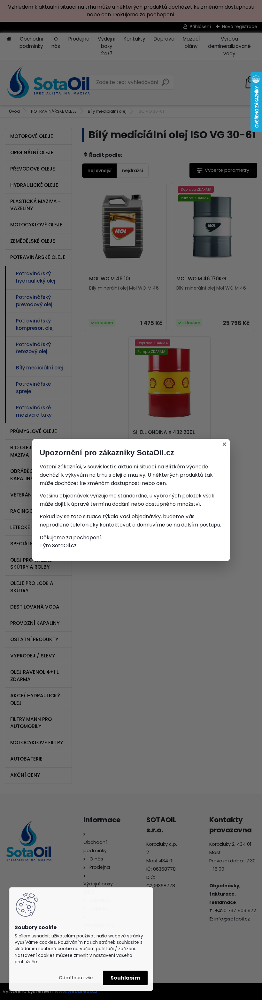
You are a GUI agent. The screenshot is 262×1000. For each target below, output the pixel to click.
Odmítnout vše (76, 978)
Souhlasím (125, 977)
